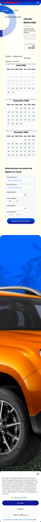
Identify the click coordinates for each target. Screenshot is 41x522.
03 (25, 108)
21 (12, 120)
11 (29, 112)
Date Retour (11, 206)
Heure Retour (11, 212)
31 (12, 92)
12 (33, 112)
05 (33, 108)
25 (17, 88)
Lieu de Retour (12, 184)
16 (21, 116)
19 (33, 116)
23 (21, 120)
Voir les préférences (20, 515)
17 (25, 116)
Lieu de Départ (12, 177)
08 (17, 112)
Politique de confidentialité (27, 519)
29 (33, 88)
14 (13, 116)
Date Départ (11, 192)
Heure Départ (12, 198)
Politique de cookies (10, 519)
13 (8, 116)
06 (9, 112)
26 (21, 88)
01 (17, 108)
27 (25, 88)
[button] (38, 474)
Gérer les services (20, 497)
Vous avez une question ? (30, 37)
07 (13, 112)
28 (29, 88)
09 (21, 112)
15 (17, 116)
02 (21, 108)
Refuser (20, 509)
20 (9, 120)
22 (17, 120)
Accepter (20, 503)
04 (29, 108)
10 (25, 112)
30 (9, 92)
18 (29, 116)
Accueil (5, 10)
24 (13, 88)
